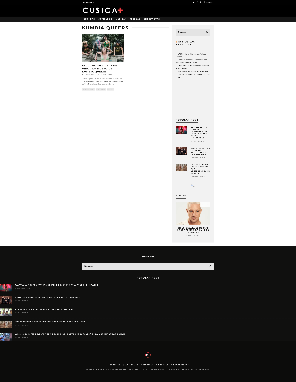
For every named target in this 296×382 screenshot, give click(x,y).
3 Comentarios (198, 141)
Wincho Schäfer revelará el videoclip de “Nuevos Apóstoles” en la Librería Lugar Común (70, 334)
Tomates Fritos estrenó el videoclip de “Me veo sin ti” (200, 151)
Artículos (105, 19)
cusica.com (88, 2)
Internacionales (88, 89)
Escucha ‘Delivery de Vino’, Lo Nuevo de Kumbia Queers (99, 68)
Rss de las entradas (185, 43)
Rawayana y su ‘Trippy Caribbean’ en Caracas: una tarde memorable (199, 132)
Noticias (89, 19)
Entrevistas (152, 19)
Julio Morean (88, 74)
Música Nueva (100, 89)
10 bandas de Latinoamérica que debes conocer (44, 309)
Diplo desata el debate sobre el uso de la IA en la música (193, 230)
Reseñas (135, 19)
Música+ (121, 19)
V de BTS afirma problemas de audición (193, 71)
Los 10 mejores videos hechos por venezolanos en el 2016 (50, 322)
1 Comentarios (198, 157)
